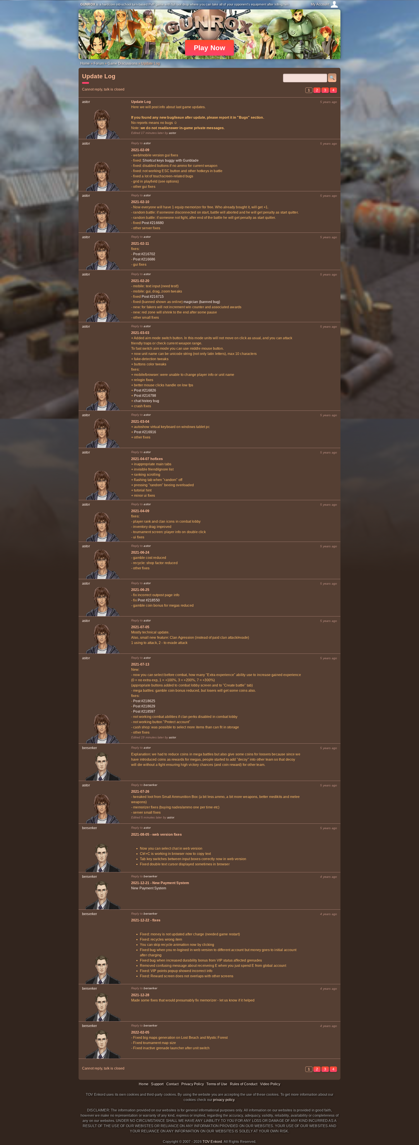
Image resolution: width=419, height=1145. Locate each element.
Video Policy (270, 1084)
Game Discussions (122, 63)
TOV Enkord (212, 1141)
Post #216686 (144, 259)
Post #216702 (144, 254)
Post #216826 (145, 390)
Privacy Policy (192, 1084)
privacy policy (223, 1100)
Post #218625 (144, 701)
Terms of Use (216, 1084)
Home (85, 63)
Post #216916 (145, 432)
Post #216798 (145, 395)
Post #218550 (149, 600)
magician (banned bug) (202, 302)
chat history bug (146, 401)
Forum (99, 63)
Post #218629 (144, 706)
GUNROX (87, 4)
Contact (172, 1084)
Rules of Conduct (244, 1084)
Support (157, 1084)
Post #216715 (153, 296)
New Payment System (148, 888)
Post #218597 (144, 711)
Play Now (209, 48)
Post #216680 (153, 223)
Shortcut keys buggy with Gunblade (170, 160)
